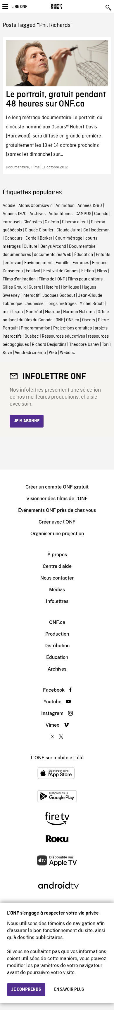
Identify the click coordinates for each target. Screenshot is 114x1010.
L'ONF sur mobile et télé (57, 757)
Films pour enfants (85, 279)
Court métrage (68, 238)
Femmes (80, 263)
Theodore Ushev (84, 345)
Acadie (9, 206)
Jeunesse (34, 304)
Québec (32, 336)
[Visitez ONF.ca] (66, 6)
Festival (33, 271)
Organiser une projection (57, 533)
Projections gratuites (72, 328)
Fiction (87, 271)
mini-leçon (13, 312)
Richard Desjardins (49, 345)
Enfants (103, 255)
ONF (59, 320)
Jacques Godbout (58, 296)
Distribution (57, 645)
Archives (38, 214)
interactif (31, 296)
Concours (14, 238)
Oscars (88, 320)
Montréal (34, 312)
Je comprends (26, 989)
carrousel (11, 222)
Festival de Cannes (60, 271)
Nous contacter (57, 578)
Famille (63, 263)
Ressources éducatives (63, 336)
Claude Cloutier (39, 230)
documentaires (17, 255)
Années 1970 (15, 214)
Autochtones (60, 214)
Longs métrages (61, 304)
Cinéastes (32, 222)
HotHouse (70, 287)
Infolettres (57, 601)
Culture (30, 247)
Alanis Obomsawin (35, 206)
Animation (65, 206)
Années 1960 (89, 206)
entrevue (13, 263)
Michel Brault (92, 304)
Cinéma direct (75, 222)
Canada (101, 214)
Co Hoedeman (96, 230)
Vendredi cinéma (30, 353)
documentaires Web (52, 255)
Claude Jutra (68, 230)
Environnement (38, 263)
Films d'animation (19, 279)
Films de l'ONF (52, 279)
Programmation (35, 328)
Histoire (51, 287)
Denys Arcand (53, 247)
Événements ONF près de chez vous (57, 510)
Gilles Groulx (14, 287)
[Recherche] (109, 8)
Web (53, 353)
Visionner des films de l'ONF (57, 498)
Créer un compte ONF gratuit (57, 487)
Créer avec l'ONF (57, 522)
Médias (57, 589)
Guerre (35, 287)
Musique (52, 312)
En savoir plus (69, 989)
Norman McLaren (79, 312)
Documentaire (82, 247)
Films (102, 271)
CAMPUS (83, 214)
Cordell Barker (38, 238)
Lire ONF (19, 6)
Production (57, 634)
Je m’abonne (26, 421)
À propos (57, 554)
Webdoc (67, 353)
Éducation (83, 255)
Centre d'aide (57, 566)
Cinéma (52, 222)
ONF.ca (72, 320)
